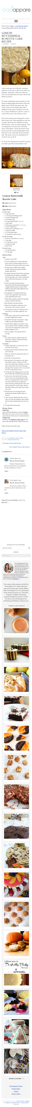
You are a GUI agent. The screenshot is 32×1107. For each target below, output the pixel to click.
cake (9, 439)
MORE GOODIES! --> (16, 1078)
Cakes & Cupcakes (19, 438)
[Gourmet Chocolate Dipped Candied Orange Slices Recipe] (16, 738)
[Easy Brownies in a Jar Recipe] (16, 1031)
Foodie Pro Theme (22, 1101)
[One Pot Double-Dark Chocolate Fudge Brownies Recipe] (16, 826)
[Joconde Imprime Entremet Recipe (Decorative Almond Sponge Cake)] (16, 650)
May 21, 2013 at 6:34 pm (17, 461)
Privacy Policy (16, 1094)
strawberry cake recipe (17, 419)
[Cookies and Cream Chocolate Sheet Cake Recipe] (16, 708)
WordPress (25, 1102)
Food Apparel (16, 9)
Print (17, 192)
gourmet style (13, 439)
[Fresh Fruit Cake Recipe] (16, 884)
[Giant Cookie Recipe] (16, 855)
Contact (16, 1091)
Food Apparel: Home (16, 1086)
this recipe (11, 103)
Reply (6, 471)
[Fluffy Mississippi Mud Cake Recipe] (16, 796)
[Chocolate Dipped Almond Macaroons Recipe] (16, 914)
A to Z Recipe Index (11, 438)
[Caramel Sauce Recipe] (16, 620)
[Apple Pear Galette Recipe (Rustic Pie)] (16, 679)
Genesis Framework (12, 1102)
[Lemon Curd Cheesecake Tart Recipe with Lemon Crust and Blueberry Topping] (16, 1002)
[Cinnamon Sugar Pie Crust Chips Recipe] (16, 767)
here (26, 412)
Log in (16, 1104)
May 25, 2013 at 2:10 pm (17, 482)
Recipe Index (16, 1089)
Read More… (16, 579)
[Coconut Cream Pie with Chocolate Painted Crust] (16, 1061)
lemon (17, 439)
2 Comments (13, 43)
